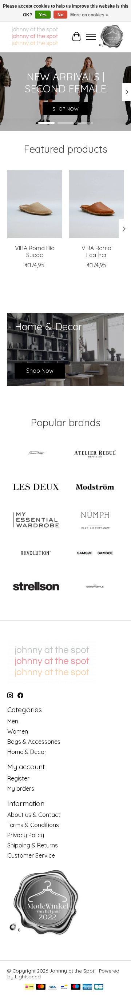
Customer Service (31, 855)
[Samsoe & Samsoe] (95, 553)
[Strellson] (36, 586)
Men (12, 721)
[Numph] (95, 520)
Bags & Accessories (33, 741)
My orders (20, 788)
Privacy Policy (25, 835)
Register (18, 778)
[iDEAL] (29, 987)
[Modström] (95, 487)
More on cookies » (89, 14)
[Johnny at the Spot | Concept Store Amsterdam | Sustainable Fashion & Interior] (34, 36)
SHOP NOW (65, 109)
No (60, 14)
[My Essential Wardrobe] (36, 520)
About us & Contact (33, 814)
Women (17, 731)
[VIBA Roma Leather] (96, 204)
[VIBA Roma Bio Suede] (34, 204)
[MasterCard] (40, 987)
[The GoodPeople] (95, 586)
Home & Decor (27, 751)
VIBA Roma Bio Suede (35, 251)
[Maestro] (75, 987)
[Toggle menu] (91, 36)
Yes (43, 14)
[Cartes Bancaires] (98, 987)
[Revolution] (36, 553)
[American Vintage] (36, 454)
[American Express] (87, 987)
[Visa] (52, 987)
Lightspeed (28, 976)
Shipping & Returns (32, 845)
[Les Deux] (36, 487)
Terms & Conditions (33, 825)
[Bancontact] (64, 987)
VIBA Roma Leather (96, 251)
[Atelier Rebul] (95, 454)
